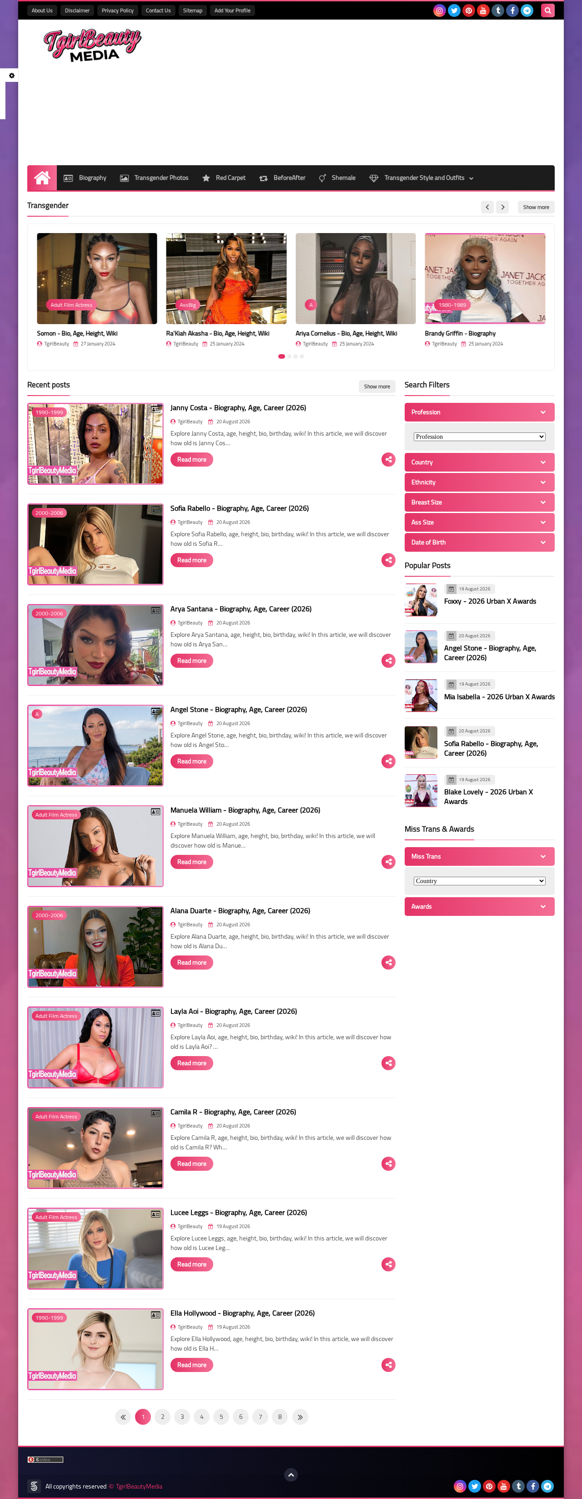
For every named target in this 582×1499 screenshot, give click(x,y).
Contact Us (158, 10)
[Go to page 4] (302, 356)
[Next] (123, 1417)
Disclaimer (77, 10)
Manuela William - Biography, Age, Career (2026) (245, 810)
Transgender (48, 205)
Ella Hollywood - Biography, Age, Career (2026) (243, 1313)
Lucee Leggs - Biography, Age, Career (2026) (239, 1212)
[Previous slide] (487, 207)
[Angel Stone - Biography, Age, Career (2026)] (421, 646)
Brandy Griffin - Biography (460, 333)
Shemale (343, 177)
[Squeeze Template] (34, 1486)
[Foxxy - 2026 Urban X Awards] (421, 600)
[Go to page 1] (281, 356)
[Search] (548, 10)
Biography (92, 177)
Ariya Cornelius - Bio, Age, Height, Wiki (346, 333)
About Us (42, 10)
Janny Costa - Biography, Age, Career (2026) (238, 407)
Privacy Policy (118, 10)
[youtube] (483, 10)
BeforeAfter (289, 177)
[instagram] (439, 10)
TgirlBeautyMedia (139, 1486)
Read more (191, 459)
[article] (97, 290)
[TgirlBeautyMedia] (93, 45)
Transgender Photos (161, 177)
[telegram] (527, 10)
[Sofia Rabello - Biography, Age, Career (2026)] (421, 742)
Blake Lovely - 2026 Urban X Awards (488, 796)
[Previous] (300, 1417)
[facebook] (512, 10)
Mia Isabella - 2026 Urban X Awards (499, 696)
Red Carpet (230, 177)
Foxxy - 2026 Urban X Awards (490, 601)
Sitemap (192, 10)
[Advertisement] (389, 92)
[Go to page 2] (289, 356)
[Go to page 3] (295, 356)
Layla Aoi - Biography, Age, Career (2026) (234, 1011)
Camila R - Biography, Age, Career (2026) (233, 1111)
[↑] (291, 1475)
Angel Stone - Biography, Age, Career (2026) (239, 709)
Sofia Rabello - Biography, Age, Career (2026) (240, 508)
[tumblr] (498, 10)
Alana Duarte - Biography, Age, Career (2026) (240, 910)
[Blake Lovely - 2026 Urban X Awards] (421, 790)
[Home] (42, 177)
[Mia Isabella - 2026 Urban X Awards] (421, 695)
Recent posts (48, 384)
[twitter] (454, 10)
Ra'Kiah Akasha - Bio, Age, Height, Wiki (218, 333)
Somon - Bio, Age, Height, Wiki (77, 333)
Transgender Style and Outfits (424, 177)
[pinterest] (468, 10)
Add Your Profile (233, 10)
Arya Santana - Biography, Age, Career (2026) (241, 608)
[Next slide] (502, 207)
